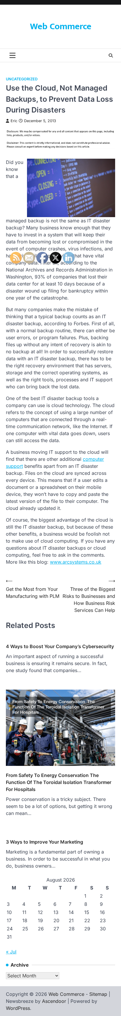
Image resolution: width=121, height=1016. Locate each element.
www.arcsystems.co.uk (75, 562)
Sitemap (98, 994)
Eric (14, 121)
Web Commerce (60, 26)
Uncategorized (22, 79)
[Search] (110, 55)
